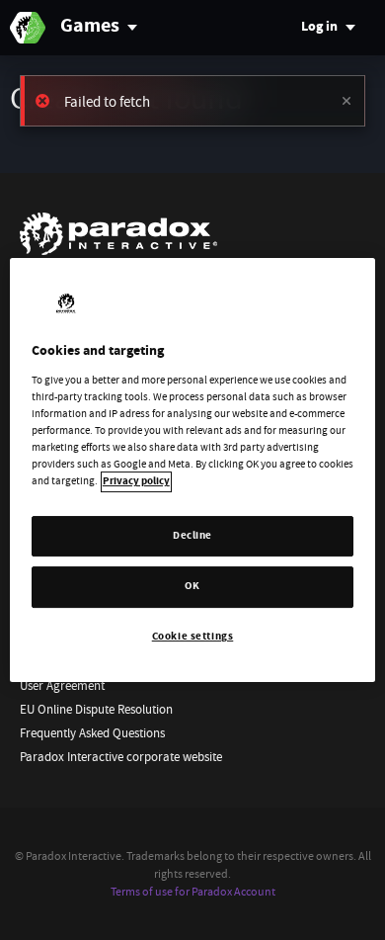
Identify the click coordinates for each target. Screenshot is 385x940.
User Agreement (62, 685)
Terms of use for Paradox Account (193, 891)
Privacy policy (136, 482)
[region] (193, 470)
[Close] (346, 101)
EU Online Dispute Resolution (96, 709)
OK (192, 587)
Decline (192, 536)
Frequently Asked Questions (92, 733)
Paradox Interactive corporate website (121, 756)
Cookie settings (193, 637)
